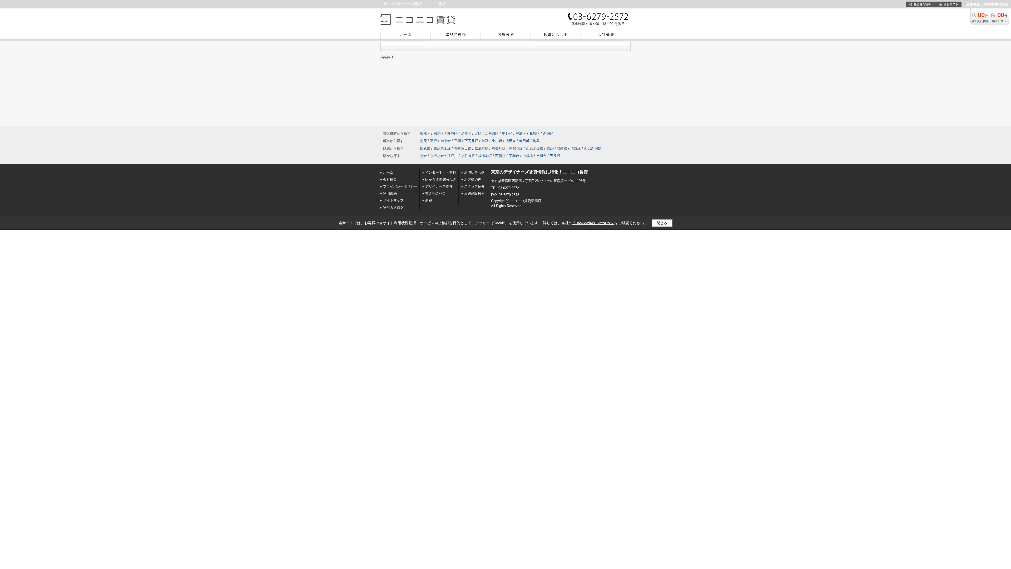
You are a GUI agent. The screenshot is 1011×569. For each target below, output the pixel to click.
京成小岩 (437, 156)
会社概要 (390, 180)
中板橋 (528, 156)
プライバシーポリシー (400, 186)
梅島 (536, 141)
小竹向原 (468, 156)
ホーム (388, 172)
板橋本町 (485, 156)
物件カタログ (393, 207)
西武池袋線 (534, 148)
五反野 (555, 156)
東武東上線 (442, 148)
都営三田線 (462, 148)
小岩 (423, 156)
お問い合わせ (474, 172)
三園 (457, 141)
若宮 (485, 141)
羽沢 (433, 141)
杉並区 (452, 133)
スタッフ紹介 (474, 186)
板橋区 (425, 133)
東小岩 (497, 141)
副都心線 (516, 148)
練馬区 (439, 133)
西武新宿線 (592, 148)
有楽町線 (499, 148)
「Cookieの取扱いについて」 (593, 223)
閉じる (662, 223)
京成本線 (481, 148)
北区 (478, 133)
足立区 (466, 133)
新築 (428, 200)
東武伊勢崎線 (557, 148)
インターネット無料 (440, 172)
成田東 (511, 141)
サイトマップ (393, 200)
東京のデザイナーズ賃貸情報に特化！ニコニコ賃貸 (539, 172)
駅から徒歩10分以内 (440, 180)
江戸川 (452, 156)
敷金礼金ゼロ (435, 193)
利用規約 (390, 193)
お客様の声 (472, 180)
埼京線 (576, 148)
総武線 (425, 148)
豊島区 (521, 133)
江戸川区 (492, 133)
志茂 (423, 141)
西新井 (500, 156)
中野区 (507, 133)
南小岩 (445, 141)
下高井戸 (471, 141)
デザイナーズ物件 (439, 186)
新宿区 (548, 133)
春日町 (524, 141)
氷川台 (541, 156)
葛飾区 (534, 133)
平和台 (514, 156)
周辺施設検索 (474, 193)
